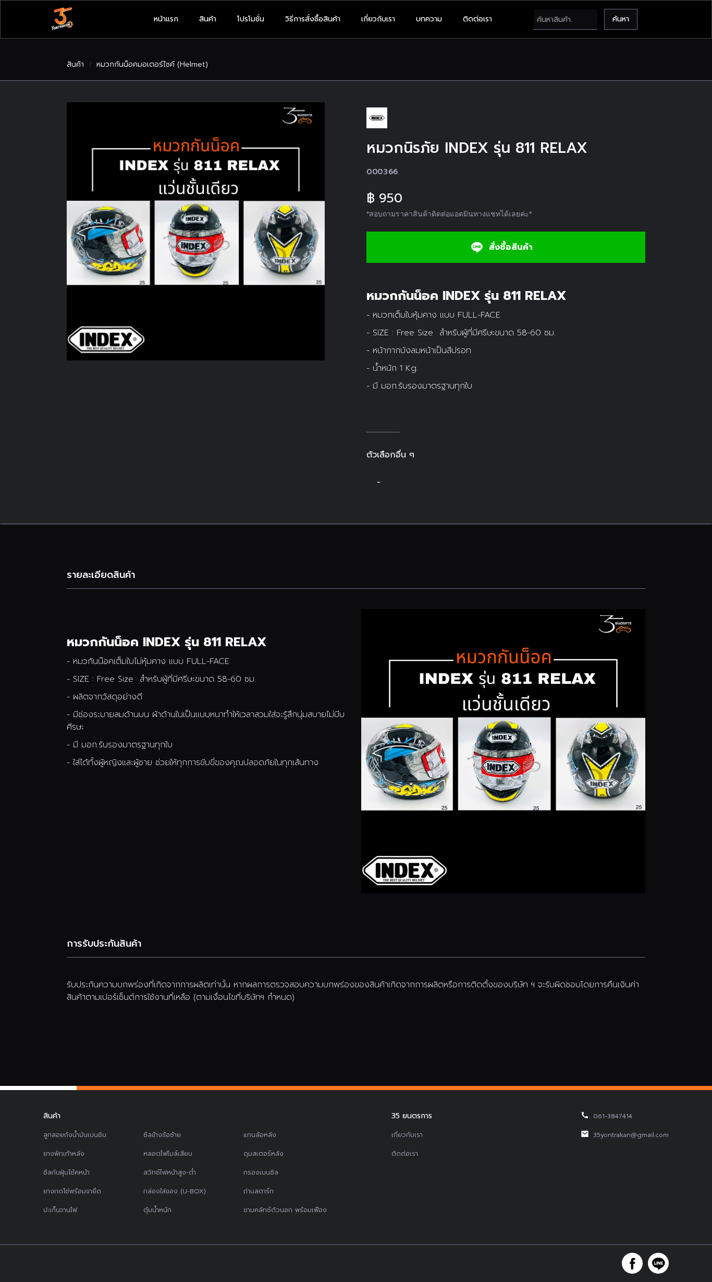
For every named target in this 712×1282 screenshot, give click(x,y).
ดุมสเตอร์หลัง (263, 1153)
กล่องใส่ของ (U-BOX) (174, 1191)
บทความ (429, 19)
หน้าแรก (166, 19)
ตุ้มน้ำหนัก (157, 1210)
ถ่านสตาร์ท (258, 1191)
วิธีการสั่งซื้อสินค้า (312, 19)
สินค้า (207, 19)
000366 (382, 171)
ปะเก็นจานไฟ (60, 1210)
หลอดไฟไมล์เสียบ (167, 1153)
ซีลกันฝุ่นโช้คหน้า (66, 1172)
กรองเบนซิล (260, 1172)
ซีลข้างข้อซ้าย (162, 1135)
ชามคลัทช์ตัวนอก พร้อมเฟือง (285, 1210)
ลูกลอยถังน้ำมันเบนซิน (74, 1135)
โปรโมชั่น (250, 19)
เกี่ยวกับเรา (378, 19)
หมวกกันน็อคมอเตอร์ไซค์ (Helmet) (152, 64)
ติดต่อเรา (477, 19)
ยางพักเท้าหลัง (63, 1153)
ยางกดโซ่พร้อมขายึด (72, 1191)
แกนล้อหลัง (259, 1135)
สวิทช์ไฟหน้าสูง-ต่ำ (169, 1172)
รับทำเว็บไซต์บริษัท (434, 1263)
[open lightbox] (196, 231)
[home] (62, 19)
